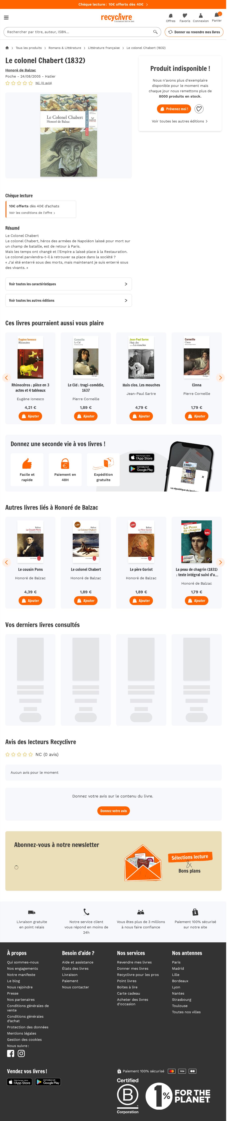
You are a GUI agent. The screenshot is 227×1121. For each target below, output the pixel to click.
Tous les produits (29, 48)
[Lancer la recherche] (155, 32)
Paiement (70, 981)
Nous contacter (75, 987)
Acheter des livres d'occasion (132, 1001)
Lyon (176, 987)
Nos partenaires (21, 999)
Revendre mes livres (134, 962)
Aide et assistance (77, 962)
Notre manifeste (21, 975)
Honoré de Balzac (20, 70)
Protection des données (27, 1027)
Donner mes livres (132, 968)
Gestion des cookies (24, 1039)
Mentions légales (21, 1033)
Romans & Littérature (65, 48)
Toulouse (180, 1006)
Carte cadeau (128, 993)
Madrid (178, 968)
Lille (175, 975)
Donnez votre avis (113, 810)
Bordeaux (180, 981)
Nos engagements (22, 968)
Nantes (178, 993)
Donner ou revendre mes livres (197, 32)
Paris (176, 962)
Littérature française (104, 48)
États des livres (75, 968)
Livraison (70, 975)
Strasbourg (181, 999)
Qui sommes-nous (23, 962)
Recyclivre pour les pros (138, 975)
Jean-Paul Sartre (141, 394)
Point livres (126, 981)
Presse (12, 993)
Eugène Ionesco (30, 399)
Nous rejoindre (20, 987)
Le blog (13, 981)
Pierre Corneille (85, 399)
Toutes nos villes (186, 1012)
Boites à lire (127, 987)
